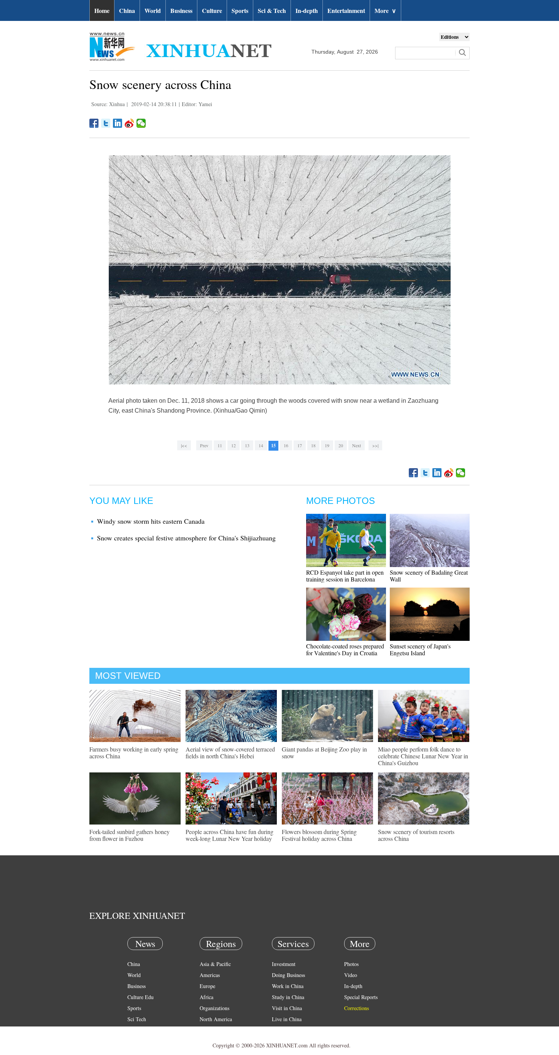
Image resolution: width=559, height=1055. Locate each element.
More (385, 10)
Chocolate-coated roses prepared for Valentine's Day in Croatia (345, 649)
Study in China (288, 997)
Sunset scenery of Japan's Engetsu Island (420, 649)
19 (327, 445)
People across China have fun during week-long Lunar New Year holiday (229, 835)
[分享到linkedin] (117, 123)
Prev (204, 445)
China (127, 10)
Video (350, 975)
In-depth (306, 10)
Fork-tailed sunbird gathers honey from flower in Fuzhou (129, 835)
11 (220, 445)
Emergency (284, 1030)
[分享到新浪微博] (129, 123)
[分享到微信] (141, 123)
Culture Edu (140, 997)
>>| (375, 445)
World (153, 10)
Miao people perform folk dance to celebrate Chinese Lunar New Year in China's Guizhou (423, 756)
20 (340, 445)
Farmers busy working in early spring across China (133, 752)
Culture (212, 10)
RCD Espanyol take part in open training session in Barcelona (345, 575)
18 (313, 445)
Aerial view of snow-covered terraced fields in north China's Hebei (230, 752)
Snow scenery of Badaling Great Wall (429, 575)
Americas (210, 975)
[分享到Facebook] (94, 123)
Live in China (287, 1019)
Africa (206, 997)
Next (356, 445)
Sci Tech (136, 1019)
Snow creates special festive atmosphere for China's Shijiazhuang (186, 537)
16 (286, 445)
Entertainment (346, 10)
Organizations (214, 1008)
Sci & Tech (272, 10)
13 (247, 445)
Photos (351, 964)
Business (181, 10)
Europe (207, 986)
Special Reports (361, 997)
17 (299, 445)
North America (216, 1019)
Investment (283, 964)
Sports (240, 10)
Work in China (287, 986)
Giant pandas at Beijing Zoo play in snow (324, 752)
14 (261, 445)
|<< (184, 445)
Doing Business (288, 975)
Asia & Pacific (215, 964)
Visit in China (287, 1008)
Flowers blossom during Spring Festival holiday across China (319, 835)
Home (102, 10)
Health (134, 1030)
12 (233, 445)
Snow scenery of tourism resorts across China (416, 835)
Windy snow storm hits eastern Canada (151, 521)
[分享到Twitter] (106, 123)
